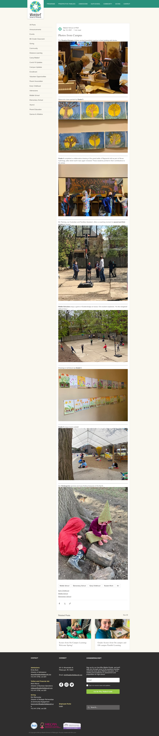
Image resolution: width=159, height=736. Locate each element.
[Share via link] (70, 603)
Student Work (108, 586)
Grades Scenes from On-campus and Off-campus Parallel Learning (112, 643)
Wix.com (73, 732)
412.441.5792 (35, 690)
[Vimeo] (72, 685)
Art (118, 586)
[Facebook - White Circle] (61, 685)
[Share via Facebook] (59, 603)
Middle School (64, 586)
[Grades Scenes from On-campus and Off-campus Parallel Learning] (112, 629)
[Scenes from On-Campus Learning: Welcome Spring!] (73, 629)
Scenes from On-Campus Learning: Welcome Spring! (73, 643)
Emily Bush (34, 670)
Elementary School (79, 586)
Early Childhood (95, 586)
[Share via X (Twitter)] (65, 603)
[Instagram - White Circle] (66, 685)
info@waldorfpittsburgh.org (73, 675)
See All (125, 615)
